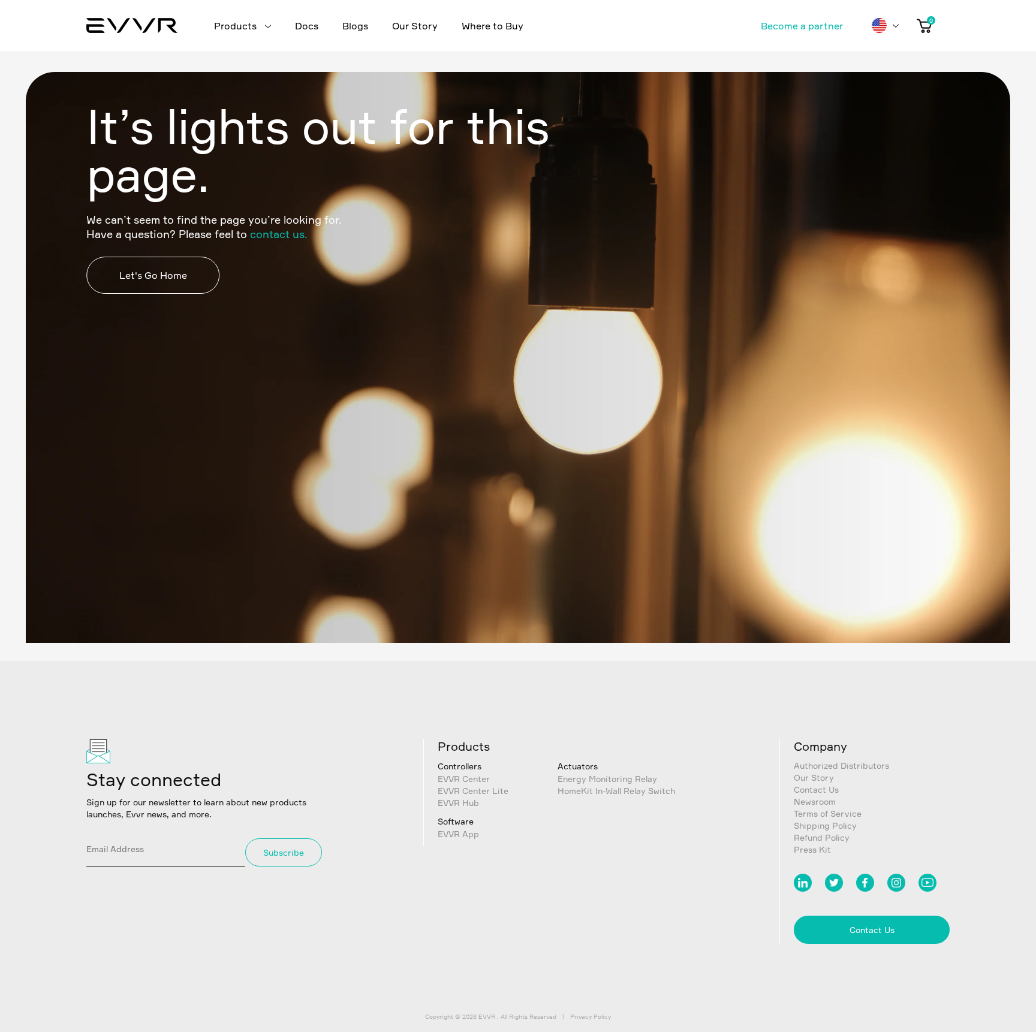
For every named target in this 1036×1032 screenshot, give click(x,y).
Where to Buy (492, 26)
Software (456, 821)
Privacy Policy (590, 1016)
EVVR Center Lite (473, 791)
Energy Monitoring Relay (607, 779)
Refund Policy (822, 837)
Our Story (415, 26)
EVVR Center (464, 779)
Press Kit (812, 849)
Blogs (355, 26)
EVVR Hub (458, 803)
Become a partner (802, 26)
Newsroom (815, 801)
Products (236, 26)
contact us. (279, 233)
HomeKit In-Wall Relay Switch (616, 791)
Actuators (578, 766)
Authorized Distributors (841, 765)
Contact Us (816, 789)
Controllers (459, 766)
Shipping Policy (825, 825)
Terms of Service (828, 813)
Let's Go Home (153, 275)
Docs (306, 26)
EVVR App (458, 834)
